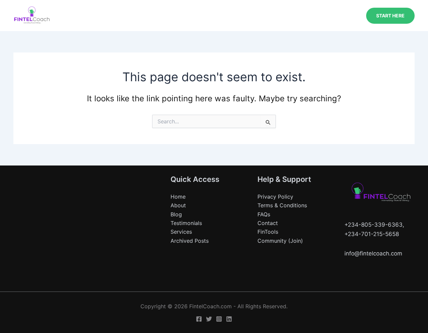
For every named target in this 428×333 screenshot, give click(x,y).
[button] (390, 16)
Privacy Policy (275, 196)
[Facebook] (199, 319)
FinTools (267, 231)
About (178, 205)
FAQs (263, 214)
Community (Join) (280, 240)
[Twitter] (209, 319)
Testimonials (186, 223)
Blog (176, 214)
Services (181, 231)
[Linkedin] (229, 319)
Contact (267, 223)
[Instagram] (219, 319)
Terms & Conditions (282, 205)
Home (178, 196)
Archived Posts (190, 240)
